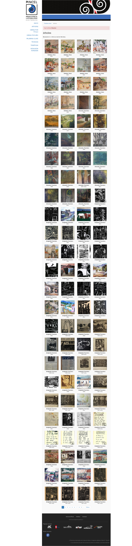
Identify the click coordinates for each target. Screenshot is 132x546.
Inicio (36, 23)
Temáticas (34, 45)
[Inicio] (31, 11)
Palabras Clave (32, 39)
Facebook (48, 535)
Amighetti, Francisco (100, 204)
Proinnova (88, 527)
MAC (67, 527)
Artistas (35, 26)
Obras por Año (32, 35)
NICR (78, 527)
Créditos (78, 516)
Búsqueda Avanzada (34, 50)
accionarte (98, 527)
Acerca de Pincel (70, 516)
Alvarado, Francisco (84, 110)
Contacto (84, 516)
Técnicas (34, 42)
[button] (108, 28)
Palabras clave (47, 23)
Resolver (54, 28)
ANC (49, 527)
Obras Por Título (34, 31)
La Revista (57, 527)
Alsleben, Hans (51, 55)
